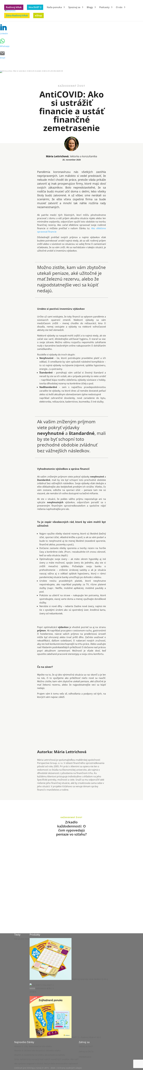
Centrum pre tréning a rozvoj (27, 1068)
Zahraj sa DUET (86, 1046)
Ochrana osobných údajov (69, 1068)
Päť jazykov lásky (22, 938)
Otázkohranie (85, 1056)
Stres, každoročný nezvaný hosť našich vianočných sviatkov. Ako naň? (46, 1059)
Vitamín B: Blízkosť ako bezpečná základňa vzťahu (37, 1050)
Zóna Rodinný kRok (17, 15)
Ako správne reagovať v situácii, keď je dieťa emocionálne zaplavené (46, 1063)
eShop (38, 15)
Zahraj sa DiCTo (86, 1051)
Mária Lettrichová (57, 156)
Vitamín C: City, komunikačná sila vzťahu (33, 1046)
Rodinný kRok (14, 7)
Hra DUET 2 (35, 7)
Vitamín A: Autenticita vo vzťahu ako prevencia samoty (39, 1055)
